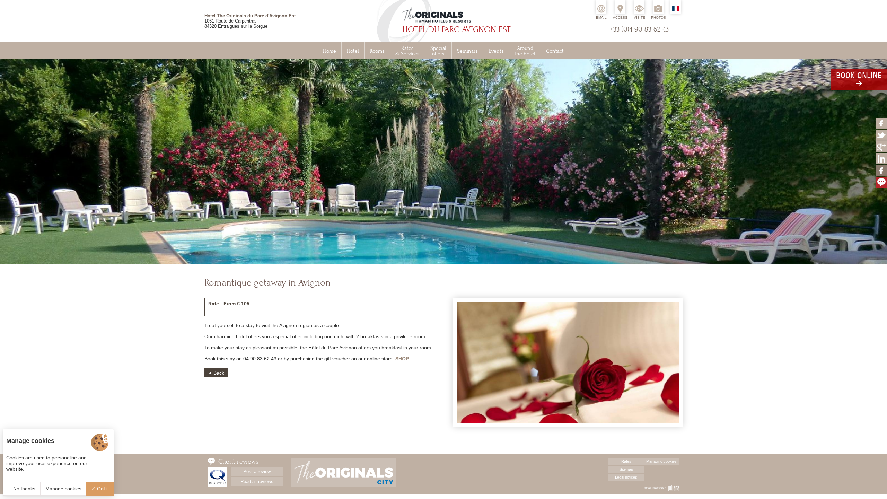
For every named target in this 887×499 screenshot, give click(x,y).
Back (218, 373)
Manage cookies (63, 488)
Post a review (257, 471)
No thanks (23, 488)
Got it (102, 488)
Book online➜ (859, 80)
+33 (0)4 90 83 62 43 (639, 29)
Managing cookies (661, 461)
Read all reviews (256, 481)
